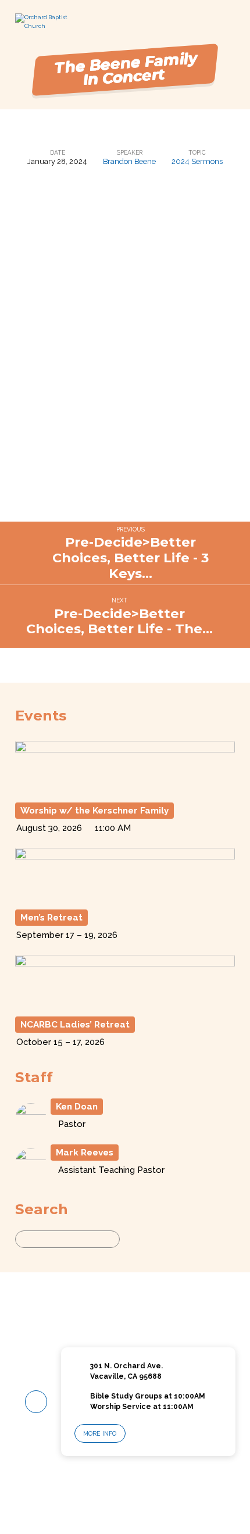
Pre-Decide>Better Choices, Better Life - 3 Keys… (130, 558)
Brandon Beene (129, 161)
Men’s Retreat (51, 917)
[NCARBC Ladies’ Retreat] (125, 1004)
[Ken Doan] (31, 1129)
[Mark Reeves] (31, 1175)
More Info (99, 1433)
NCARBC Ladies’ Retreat (75, 1024)
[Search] (130, 1238)
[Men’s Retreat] (125, 897)
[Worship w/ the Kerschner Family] (125, 790)
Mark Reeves (84, 1152)
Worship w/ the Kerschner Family (94, 810)
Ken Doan (77, 1106)
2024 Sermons (197, 161)
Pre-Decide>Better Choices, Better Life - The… (119, 621)
